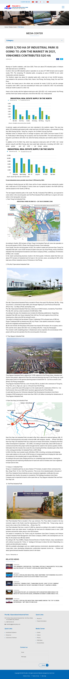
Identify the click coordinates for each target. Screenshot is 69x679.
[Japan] (40, 2)
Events (38, 632)
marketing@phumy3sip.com (13, 624)
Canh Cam (51, 673)
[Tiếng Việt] (33, 2)
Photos (39, 637)
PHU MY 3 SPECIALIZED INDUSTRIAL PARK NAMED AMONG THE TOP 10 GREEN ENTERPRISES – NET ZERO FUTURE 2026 (36, 601)
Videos (39, 635)
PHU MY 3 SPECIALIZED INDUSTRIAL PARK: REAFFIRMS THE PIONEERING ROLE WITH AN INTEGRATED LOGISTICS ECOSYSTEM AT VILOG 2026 (37, 575)
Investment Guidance (11, 632)
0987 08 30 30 (10, 622)
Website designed (43, 673)
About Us (39, 618)
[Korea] (44, 2)
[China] (48, 2)
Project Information (41, 621)
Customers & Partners (11, 637)
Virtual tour (8, 635)
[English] (37, 2)
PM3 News (39, 640)
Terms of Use (26, 676)
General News (40, 642)
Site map (44, 676)
